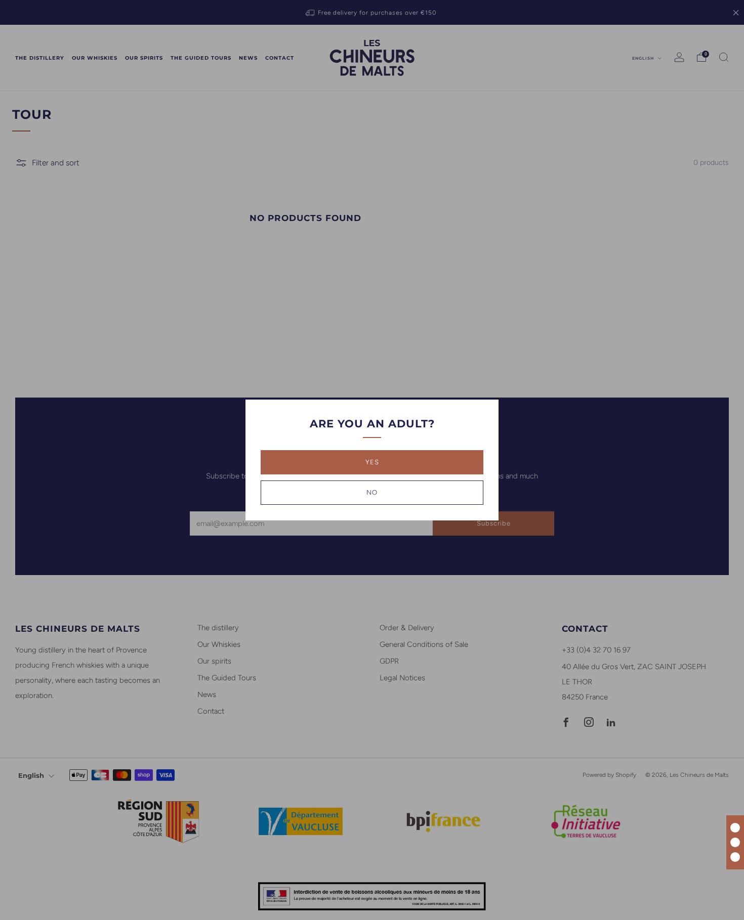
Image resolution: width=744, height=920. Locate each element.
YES (372, 462)
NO (372, 492)
